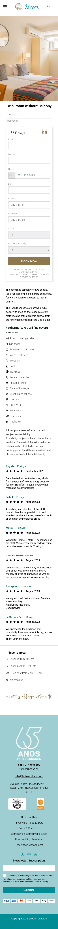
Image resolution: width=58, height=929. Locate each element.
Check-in (12, 199)
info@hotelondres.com (29, 776)
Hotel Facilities (29, 817)
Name (10, 139)
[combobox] (11, 175)
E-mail (10, 184)
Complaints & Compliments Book (29, 833)
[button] (25, 97)
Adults (11, 229)
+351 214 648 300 (29, 764)
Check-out (12, 214)
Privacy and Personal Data (29, 822)
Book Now (29, 261)
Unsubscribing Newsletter (29, 839)
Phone (11, 169)
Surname (12, 154)
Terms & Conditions (29, 828)
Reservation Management (29, 844)
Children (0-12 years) (17, 244)
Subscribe (29, 889)
